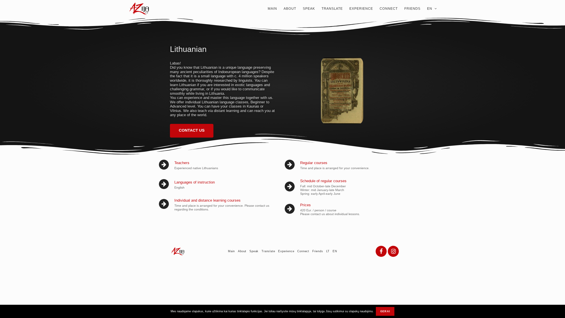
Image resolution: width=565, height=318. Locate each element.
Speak (253, 251)
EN (335, 251)
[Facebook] (381, 251)
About (242, 251)
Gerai (385, 311)
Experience (286, 251)
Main (231, 251)
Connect (303, 251)
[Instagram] (393, 251)
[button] (191, 131)
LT (328, 251)
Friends (317, 251)
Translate (268, 251)
